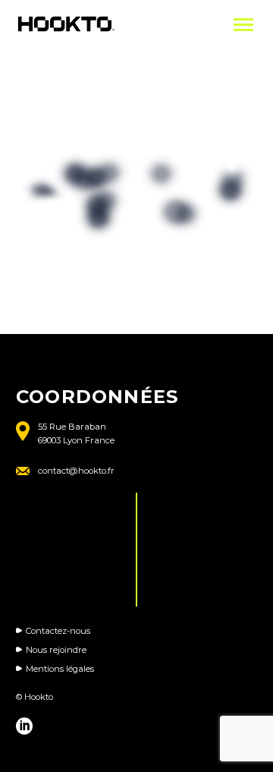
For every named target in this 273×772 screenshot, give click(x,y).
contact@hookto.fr (76, 470)
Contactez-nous (58, 630)
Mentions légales (60, 668)
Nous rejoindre (56, 649)
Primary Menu (243, 25)
